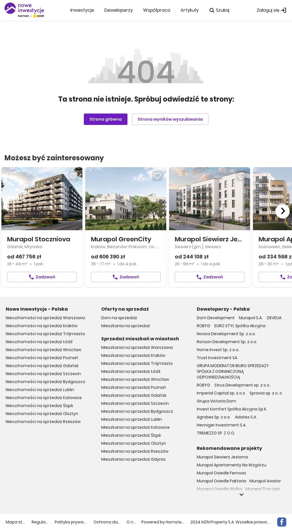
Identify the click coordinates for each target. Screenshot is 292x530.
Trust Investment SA (217, 358)
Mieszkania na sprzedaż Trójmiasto (137, 363)
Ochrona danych (107, 522)
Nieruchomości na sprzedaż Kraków (42, 326)
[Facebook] (281, 522)
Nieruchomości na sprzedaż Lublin (40, 390)
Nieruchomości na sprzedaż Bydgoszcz (45, 382)
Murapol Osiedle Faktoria (221, 481)
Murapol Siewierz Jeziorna (222, 457)
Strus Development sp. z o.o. (242, 385)
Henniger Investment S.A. (221, 425)
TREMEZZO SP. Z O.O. (216, 433)
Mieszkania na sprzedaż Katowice (135, 427)
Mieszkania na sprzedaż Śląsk (131, 435)
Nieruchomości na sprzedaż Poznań (42, 358)
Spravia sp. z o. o (266, 393)
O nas (131, 522)
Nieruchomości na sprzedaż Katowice (44, 397)
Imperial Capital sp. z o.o (221, 393)
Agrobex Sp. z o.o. (214, 417)
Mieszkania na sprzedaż (125, 326)
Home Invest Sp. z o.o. (218, 350)
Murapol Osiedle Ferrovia (221, 473)
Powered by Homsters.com (163, 522)
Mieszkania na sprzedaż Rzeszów (135, 451)
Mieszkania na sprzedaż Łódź (131, 371)
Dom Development (216, 318)
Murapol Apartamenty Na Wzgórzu (231, 465)
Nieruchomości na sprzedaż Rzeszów (43, 421)
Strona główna (106, 119)
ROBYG (203, 326)
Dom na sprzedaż (119, 318)
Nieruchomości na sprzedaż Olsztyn (42, 413)
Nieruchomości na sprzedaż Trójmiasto (45, 334)
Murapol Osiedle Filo (216, 497)
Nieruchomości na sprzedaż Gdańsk (42, 366)
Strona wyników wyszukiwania (170, 119)
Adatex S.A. (246, 417)
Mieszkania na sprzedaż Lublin (131, 419)
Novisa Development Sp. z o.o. (226, 334)
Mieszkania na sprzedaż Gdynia (133, 459)
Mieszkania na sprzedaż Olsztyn (133, 443)
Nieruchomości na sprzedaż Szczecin (43, 374)
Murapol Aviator (265, 481)
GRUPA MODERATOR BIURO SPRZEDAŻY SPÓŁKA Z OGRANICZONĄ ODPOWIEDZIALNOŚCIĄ (233, 371)
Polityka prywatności (71, 522)
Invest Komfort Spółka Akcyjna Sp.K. (232, 409)
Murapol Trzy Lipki (263, 489)
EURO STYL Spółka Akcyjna (239, 326)
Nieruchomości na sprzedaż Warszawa (45, 318)
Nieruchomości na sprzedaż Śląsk (39, 405)
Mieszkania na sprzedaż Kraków (133, 355)
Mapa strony (16, 522)
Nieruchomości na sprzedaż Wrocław (43, 350)
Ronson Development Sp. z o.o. (227, 342)
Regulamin (40, 522)
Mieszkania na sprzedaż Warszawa (137, 347)
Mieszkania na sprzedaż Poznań (133, 387)
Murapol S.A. (251, 318)
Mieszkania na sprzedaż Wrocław (135, 379)
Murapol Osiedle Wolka (219, 489)
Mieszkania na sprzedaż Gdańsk (134, 395)
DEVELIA (274, 318)
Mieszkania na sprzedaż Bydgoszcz (137, 411)
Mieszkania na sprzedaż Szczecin (135, 403)
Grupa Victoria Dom (216, 401)
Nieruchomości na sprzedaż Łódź (39, 342)
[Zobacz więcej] (242, 494)
